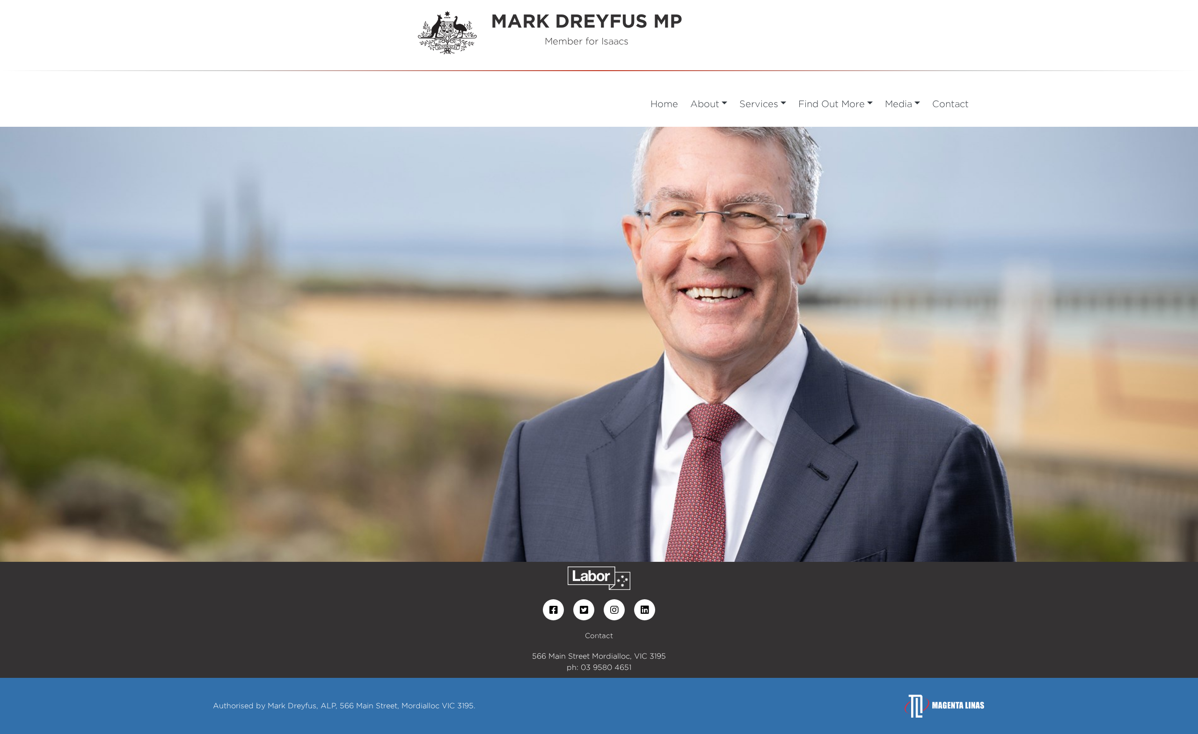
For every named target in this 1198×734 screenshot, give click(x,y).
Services (758, 104)
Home (664, 104)
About (704, 104)
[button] (90, 344)
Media (898, 104)
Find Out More (831, 104)
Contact (950, 104)
